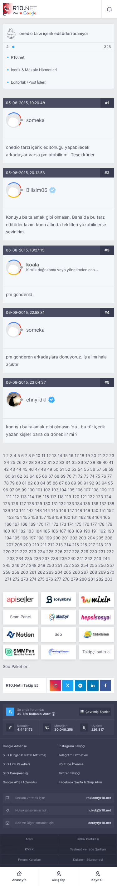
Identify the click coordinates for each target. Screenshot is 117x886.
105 (71, 489)
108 (95, 489)
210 (35, 544)
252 (67, 565)
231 (101, 551)
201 (65, 537)
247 (24, 565)
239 (63, 558)
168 (24, 524)
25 (12, 462)
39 (98, 462)
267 (84, 572)
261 (32, 572)
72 (80, 476)
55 (86, 469)
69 (63, 476)
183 (30, 530)
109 (103, 489)
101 (39, 489)
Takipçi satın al (96, 651)
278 (66, 579)
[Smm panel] (20, 652)
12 (48, 455)
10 (38, 455)
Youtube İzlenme (71, 764)
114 (31, 496)
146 (62, 510)
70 (69, 476)
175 (78, 524)
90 (79, 482)
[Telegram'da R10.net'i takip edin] (80, 685)
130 (46, 503)
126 (14, 503)
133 (70, 503)
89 (73, 482)
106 (79, 489)
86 (55, 482)
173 (63, 524)
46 (31, 469)
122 (91, 496)
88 (67, 482)
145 (54, 510)
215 (75, 544)
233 (11, 558)
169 (32, 524)
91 (86, 482)
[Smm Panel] (20, 599)
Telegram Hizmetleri (73, 755)
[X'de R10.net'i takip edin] (67, 685)
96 (5, 489)
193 (110, 530)
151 (103, 510)
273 (24, 579)
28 (31, 462)
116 (46, 496)
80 (18, 482)
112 (16, 496)
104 (63, 489)
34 (68, 462)
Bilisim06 (36, 190)
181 (14, 530)
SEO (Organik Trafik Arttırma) (24, 755)
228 (76, 551)
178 (101, 524)
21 (99, 455)
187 (62, 530)
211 (43, 544)
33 (61, 462)
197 (32, 537)
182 (22, 530)
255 (93, 565)
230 (93, 551)
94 (104, 482)
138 (110, 503)
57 (98, 469)
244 (106, 558)
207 (9, 544)
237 (45, 558)
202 (73, 537)
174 (70, 524)
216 (83, 544)
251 (58, 565)
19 (87, 455)
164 (98, 517)
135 (86, 503)
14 (60, 455)
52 (67, 469)
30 (43, 462)
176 (86, 524)
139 (6, 510)
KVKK (29, 849)
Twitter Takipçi (69, 773)
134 (78, 503)
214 (67, 544)
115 (38, 496)
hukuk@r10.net (99, 810)
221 (15, 551)
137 (103, 503)
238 (54, 558)
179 (109, 524)
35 (74, 462)
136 (94, 503)
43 (12, 469)
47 (37, 469)
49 (49, 469)
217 (91, 544)
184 (38, 530)
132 (62, 503)
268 (93, 572)
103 (54, 489)
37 (86, 462)
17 (77, 455)
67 (50, 476)
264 (58, 572)
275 (41, 579)
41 (111, 462)
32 (55, 462)
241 (80, 558)
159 (58, 517)
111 (9, 496)
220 (7, 551)
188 (70, 530)
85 (48, 482)
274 (32, 579)
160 (66, 517)
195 (16, 537)
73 (86, 476)
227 (67, 551)
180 (6, 530)
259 (15, 572)
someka (35, 120)
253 (76, 565)
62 (19, 476)
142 (30, 510)
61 (14, 476)
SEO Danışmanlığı (15, 773)
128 (30, 503)
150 (94, 510)
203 (82, 537)
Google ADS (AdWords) (20, 782)
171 (48, 524)
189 (78, 530)
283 (108, 579)
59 (111, 469)
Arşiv (29, 839)
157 (42, 517)
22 (105, 455)
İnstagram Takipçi (72, 746)
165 (106, 517)
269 (102, 572)
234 (19, 558)
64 (32, 476)
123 (99, 496)
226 (58, 551)
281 (91, 579)
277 (57, 579)
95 (110, 482)
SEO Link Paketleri (16, 764)
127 (22, 503)
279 (74, 579)
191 (94, 530)
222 (23, 551)
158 (50, 517)
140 (14, 510)
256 (102, 565)
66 (44, 476)
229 (84, 551)
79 (12, 482)
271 (8, 579)
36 (80, 462)
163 (90, 517)
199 (48, 537)
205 (100, 537)
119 (68, 496)
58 (104, 469)
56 (92, 469)
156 (34, 517)
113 (23, 496)
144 (46, 510)
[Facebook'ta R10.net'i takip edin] (105, 685)
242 (88, 558)
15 (65, 455)
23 (111, 455)
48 (43, 469)
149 (86, 510)
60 (7, 476)
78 (6, 482)
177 (93, 524)
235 (28, 558)
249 (41, 565)
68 (56, 476)
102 (46, 489)
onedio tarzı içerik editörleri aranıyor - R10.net (20, 9)
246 (15, 565)
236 (37, 558)
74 (92, 476)
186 (54, 530)
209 (27, 544)
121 (83, 496)
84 (42, 482)
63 (25, 476)
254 (84, 565)
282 (100, 579)
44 (18, 469)
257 (110, 565)
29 (37, 462)
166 (8, 524)
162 (82, 517)
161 (74, 517)
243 (97, 558)
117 (53, 496)
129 (38, 503)
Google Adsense (15, 746)
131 (54, 503)
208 (18, 544)
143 (38, 510)
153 (10, 517)
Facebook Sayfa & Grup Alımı (80, 782)
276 (49, 579)
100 (31, 489)
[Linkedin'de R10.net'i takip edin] (93, 685)
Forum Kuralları (29, 859)
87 (61, 482)
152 (110, 510)
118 (60, 496)
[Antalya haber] (96, 634)
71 (75, 476)
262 (41, 572)
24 (6, 462)
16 (71, 455)
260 (24, 572)
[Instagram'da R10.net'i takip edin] (55, 685)
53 (73, 469)
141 (22, 510)
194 (8, 537)
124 (107, 496)
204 (91, 537)
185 (46, 530)
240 (72, 558)
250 (50, 565)
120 (75, 496)
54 (80, 469)
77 (109, 476)
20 (93, 455)
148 (78, 510)
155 (26, 517)
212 (51, 544)
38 (92, 462)
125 (6, 503)
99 (24, 489)
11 (43, 455)
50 (55, 469)
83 (36, 482)
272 (16, 579)
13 (54, 455)
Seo (58, 634)
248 (33, 565)
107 (87, 489)
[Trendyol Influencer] (96, 599)
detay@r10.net (99, 823)
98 (17, 489)
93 (97, 482)
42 (6, 469)
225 (50, 551)
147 (70, 510)
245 (7, 565)
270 (110, 572)
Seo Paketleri (15, 666)
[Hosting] (58, 617)
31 (49, 462)
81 (24, 482)
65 (38, 476)
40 (105, 462)
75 (97, 476)
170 (40, 524)
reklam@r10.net (98, 798)
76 (103, 476)
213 (59, 544)
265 (67, 572)
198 (40, 537)
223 (32, 551)
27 (25, 462)
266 (76, 572)
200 (57, 537)
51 (62, 469)
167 (16, 524)
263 (50, 572)
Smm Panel (20, 616)
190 (86, 530)
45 (24, 469)
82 (30, 482)
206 (108, 537)
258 (7, 572)
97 (11, 489)
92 (91, 482)
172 (55, 524)
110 (111, 489)
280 (83, 579)
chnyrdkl (36, 400)
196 (24, 537)
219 (107, 544)
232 (110, 551)
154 (18, 517)
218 (99, 544)
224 (41, 551)
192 (102, 530)
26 (19, 462)
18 (82, 455)
